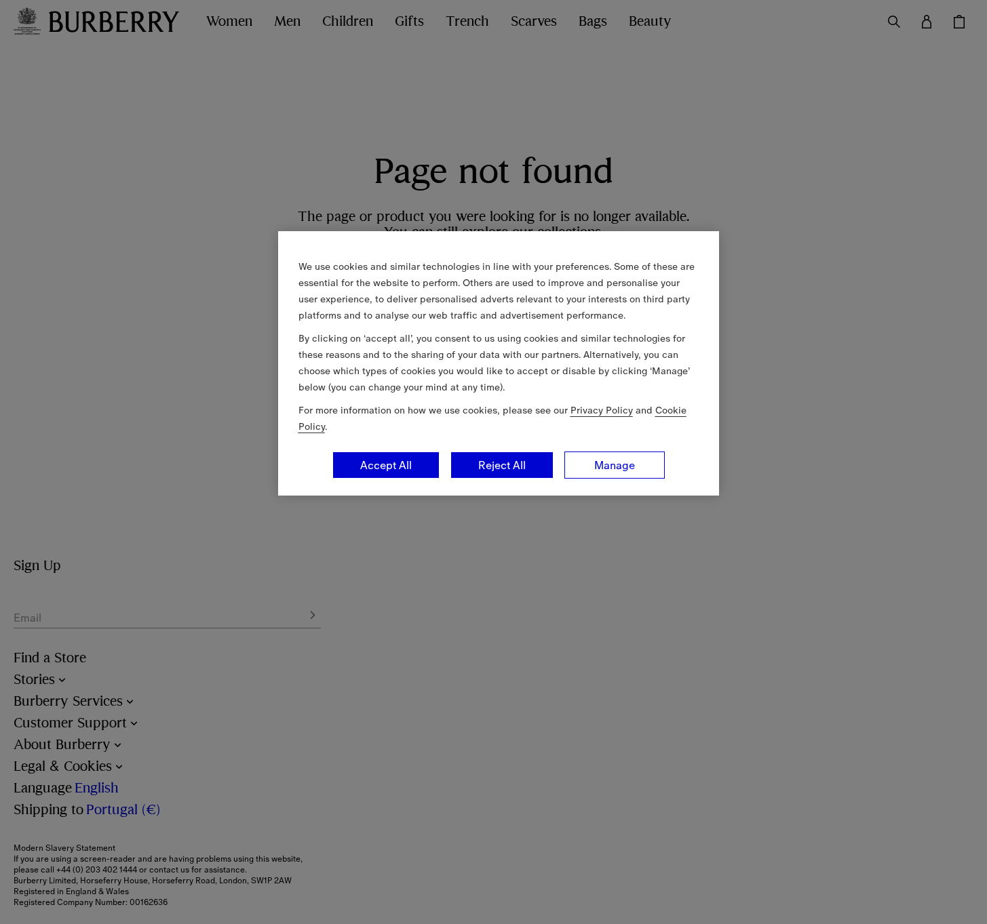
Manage (614, 465)
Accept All (386, 465)
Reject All (502, 465)
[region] (498, 363)
